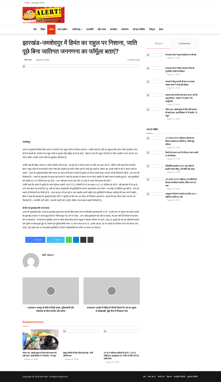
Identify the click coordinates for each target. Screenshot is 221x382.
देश (35, 29)
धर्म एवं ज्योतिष (139, 29)
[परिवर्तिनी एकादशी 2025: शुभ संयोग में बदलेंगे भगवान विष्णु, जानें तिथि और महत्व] (155, 170)
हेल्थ (161, 29)
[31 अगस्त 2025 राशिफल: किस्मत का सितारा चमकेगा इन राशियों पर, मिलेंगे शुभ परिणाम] (155, 142)
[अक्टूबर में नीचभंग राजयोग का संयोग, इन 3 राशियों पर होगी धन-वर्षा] (155, 198)
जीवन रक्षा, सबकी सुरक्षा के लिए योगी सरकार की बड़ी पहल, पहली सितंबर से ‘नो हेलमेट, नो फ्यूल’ (181, 112)
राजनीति (90, 29)
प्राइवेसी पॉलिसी (179, 376)
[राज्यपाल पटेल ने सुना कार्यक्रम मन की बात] (155, 58)
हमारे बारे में (152, 376)
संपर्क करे (161, 376)
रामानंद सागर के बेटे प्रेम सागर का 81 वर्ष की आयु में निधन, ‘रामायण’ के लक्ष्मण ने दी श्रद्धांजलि (181, 98)
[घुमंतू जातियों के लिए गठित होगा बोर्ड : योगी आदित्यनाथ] (81, 339)
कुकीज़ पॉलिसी (192, 376)
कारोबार (113, 29)
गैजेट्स (152, 29)
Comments (184, 43)
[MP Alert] (43, 15)
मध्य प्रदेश (62, 29)
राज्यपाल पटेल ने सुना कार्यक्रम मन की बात (180, 54)
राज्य (51, 29)
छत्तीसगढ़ (76, 29)
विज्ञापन (169, 376)
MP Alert (28, 60)
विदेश (43, 29)
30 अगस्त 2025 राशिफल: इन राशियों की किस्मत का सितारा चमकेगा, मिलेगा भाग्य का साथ (181, 182)
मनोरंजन (125, 29)
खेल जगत (102, 29)
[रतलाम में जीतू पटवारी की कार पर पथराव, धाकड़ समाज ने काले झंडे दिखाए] (155, 85)
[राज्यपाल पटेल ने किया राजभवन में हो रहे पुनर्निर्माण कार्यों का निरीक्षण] (155, 72)
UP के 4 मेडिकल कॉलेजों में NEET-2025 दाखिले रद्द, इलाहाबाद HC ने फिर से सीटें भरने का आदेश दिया (121, 355)
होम (144, 376)
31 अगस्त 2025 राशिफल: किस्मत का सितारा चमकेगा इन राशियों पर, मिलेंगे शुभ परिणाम (179, 141)
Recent (158, 43)
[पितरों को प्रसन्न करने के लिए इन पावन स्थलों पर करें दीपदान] (155, 156)
